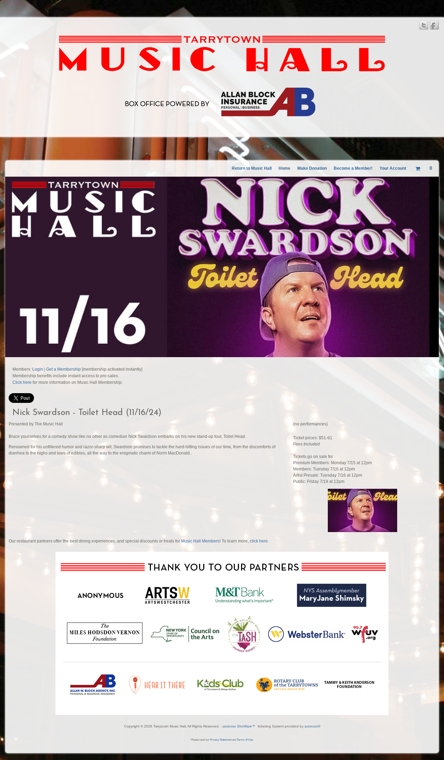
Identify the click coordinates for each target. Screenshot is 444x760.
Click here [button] (22, 382)
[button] (251, 168)
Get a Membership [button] (63, 369)
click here (259, 541)
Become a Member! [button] (353, 168)
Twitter (423, 25)
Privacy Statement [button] (220, 739)
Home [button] (284, 168)
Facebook (434, 25)
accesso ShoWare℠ (239, 726)
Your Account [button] (392, 168)
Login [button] (37, 369)
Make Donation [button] (312, 168)
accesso (312, 726)
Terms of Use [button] (245, 739)
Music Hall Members (200, 541)
